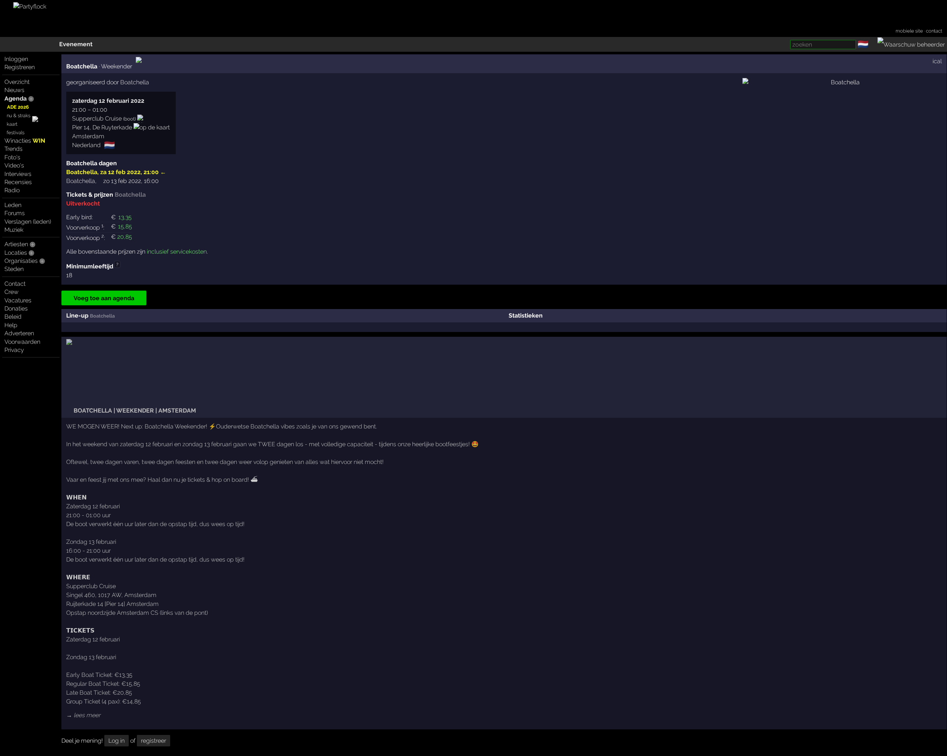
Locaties (15, 252)
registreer (153, 740)
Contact (15, 283)
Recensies (18, 182)
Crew (11, 291)
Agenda (15, 98)
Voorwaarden (22, 341)
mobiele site (909, 31)
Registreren (19, 67)
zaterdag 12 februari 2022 (108, 100)
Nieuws (14, 90)
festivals (15, 132)
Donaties (16, 308)
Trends (13, 148)
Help (10, 325)
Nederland (86, 145)
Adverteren (19, 333)
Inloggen (16, 58)
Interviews (17, 173)
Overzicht (17, 81)
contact (934, 31)
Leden (12, 205)
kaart (12, 124)
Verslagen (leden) (27, 221)
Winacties (24, 140)
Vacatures (17, 300)
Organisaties (21, 260)
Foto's (12, 157)
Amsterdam (88, 136)
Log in (116, 740)
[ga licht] (873, 45)
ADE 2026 (18, 107)
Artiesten (16, 244)
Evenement (75, 44)
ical (937, 61)
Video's (14, 165)
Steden (14, 268)
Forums (14, 213)
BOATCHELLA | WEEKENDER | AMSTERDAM (134, 410)
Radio (12, 190)
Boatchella (81, 172)
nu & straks (18, 115)
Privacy (14, 349)
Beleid (12, 316)
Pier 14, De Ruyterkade (102, 127)
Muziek (13, 229)
